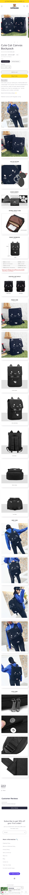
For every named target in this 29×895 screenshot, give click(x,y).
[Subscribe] (24, 832)
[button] (1, 6)
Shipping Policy (6, 843)
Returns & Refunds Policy (9, 846)
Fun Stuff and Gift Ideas (9, 868)
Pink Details (5, 61)
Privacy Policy (6, 849)
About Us (5, 855)
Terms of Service (7, 852)
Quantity (3, 64)
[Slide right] (17, 42)
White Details (15, 61)
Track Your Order (7, 865)
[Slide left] (11, 42)
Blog (4, 858)
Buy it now (14, 76)
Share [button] (4, 790)
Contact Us (5, 862)
